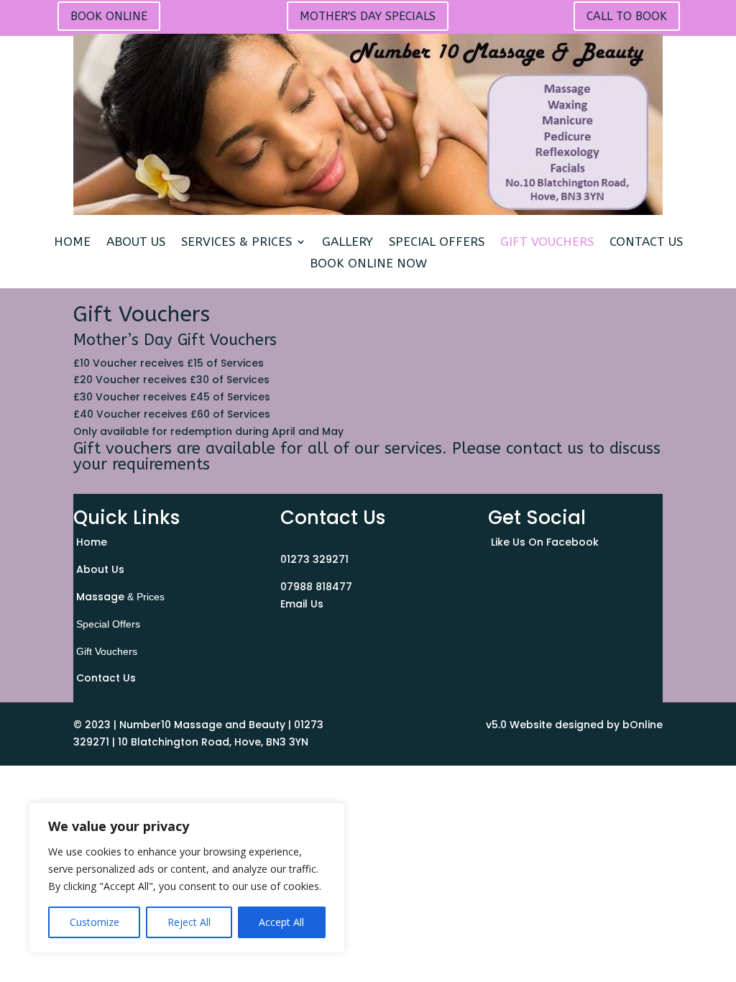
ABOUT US (135, 243)
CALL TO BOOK (626, 16)
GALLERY (347, 243)
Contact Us (106, 678)
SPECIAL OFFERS (436, 243)
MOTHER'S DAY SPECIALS (368, 16)
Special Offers (108, 624)
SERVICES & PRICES (236, 243)
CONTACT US (646, 243)
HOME (72, 243)
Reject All (189, 922)
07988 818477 (316, 586)
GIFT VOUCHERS (547, 243)
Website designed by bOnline (586, 724)
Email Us (301, 604)
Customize (94, 922)
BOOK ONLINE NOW (368, 264)
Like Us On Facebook (545, 542)
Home (91, 542)
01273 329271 (314, 559)
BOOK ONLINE (108, 16)
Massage (120, 596)
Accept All (281, 922)
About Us (100, 569)
